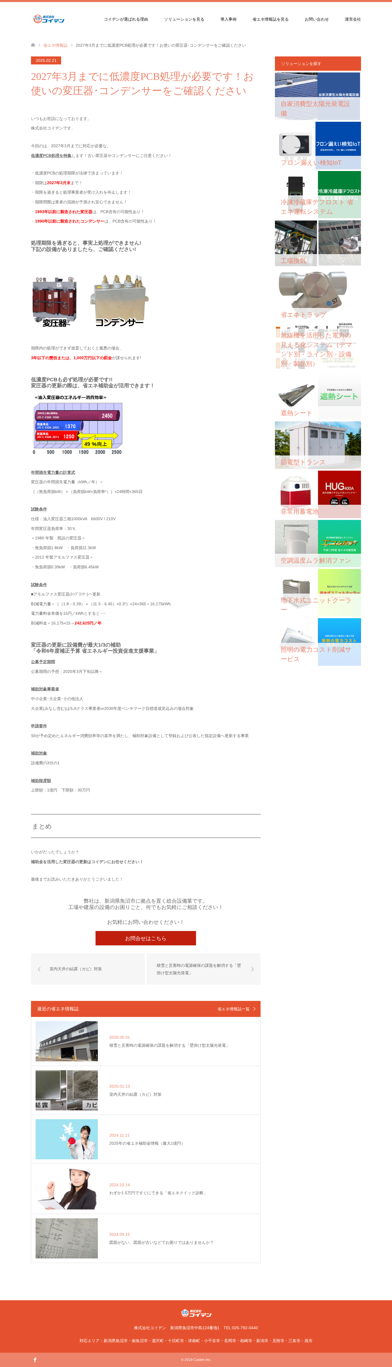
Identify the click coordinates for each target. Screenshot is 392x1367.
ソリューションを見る (184, 19)
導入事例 (228, 19)
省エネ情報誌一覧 (234, 1009)
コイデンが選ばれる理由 (126, 19)
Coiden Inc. (202, 1360)
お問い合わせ (317, 19)
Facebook (35, 1359)
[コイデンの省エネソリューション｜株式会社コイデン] (67, 19)
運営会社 (353, 19)
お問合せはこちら (145, 938)
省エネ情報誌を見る (271, 19)
